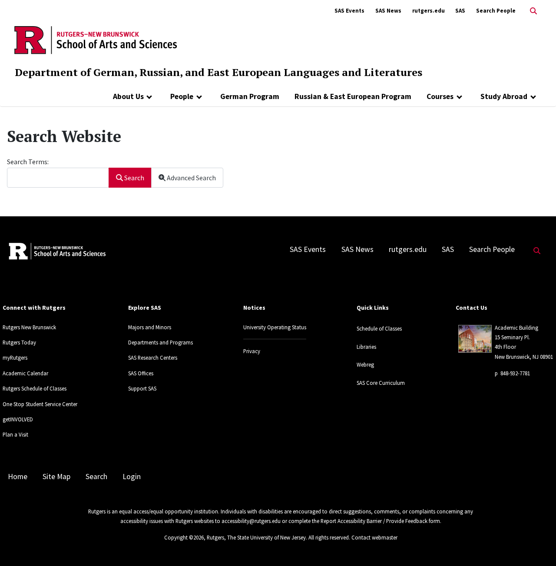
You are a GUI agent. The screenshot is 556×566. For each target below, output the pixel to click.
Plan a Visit (15, 434)
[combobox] (58, 177)
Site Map (56, 476)
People (181, 96)
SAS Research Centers (152, 357)
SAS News (388, 10)
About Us (128, 96)
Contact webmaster (374, 537)
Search (133, 177)
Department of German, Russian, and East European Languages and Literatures (218, 72)
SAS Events (349, 10)
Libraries (366, 346)
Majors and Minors (149, 327)
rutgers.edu (428, 10)
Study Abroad (503, 96)
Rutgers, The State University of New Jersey (256, 537)
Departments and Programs (160, 342)
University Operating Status (274, 327)
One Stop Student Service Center (40, 404)
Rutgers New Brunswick (29, 327)
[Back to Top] (537, 545)
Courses (440, 96)
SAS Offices (140, 373)
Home (17, 476)
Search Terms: (28, 161)
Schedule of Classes (379, 328)
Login (131, 476)
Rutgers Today (19, 342)
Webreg (365, 364)
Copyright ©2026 (184, 537)
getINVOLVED (18, 419)
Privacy (251, 351)
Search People (496, 10)
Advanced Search (190, 177)
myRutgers (15, 357)
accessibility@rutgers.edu (251, 520)
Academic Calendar (25, 373)
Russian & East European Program (353, 96)
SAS (460, 10)
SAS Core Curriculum (381, 382)
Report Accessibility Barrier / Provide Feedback (374, 520)
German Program (249, 96)
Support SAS (142, 388)
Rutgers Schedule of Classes (34, 388)
